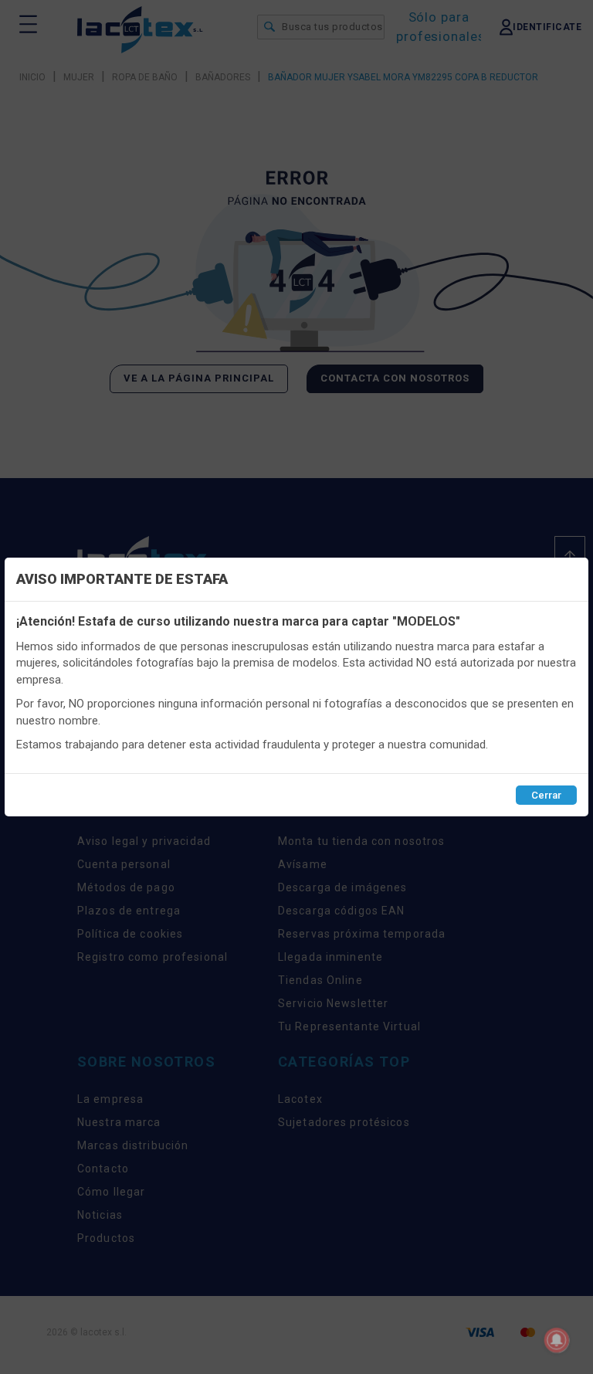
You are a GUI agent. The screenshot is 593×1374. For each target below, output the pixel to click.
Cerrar (546, 795)
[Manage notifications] (556, 1340)
